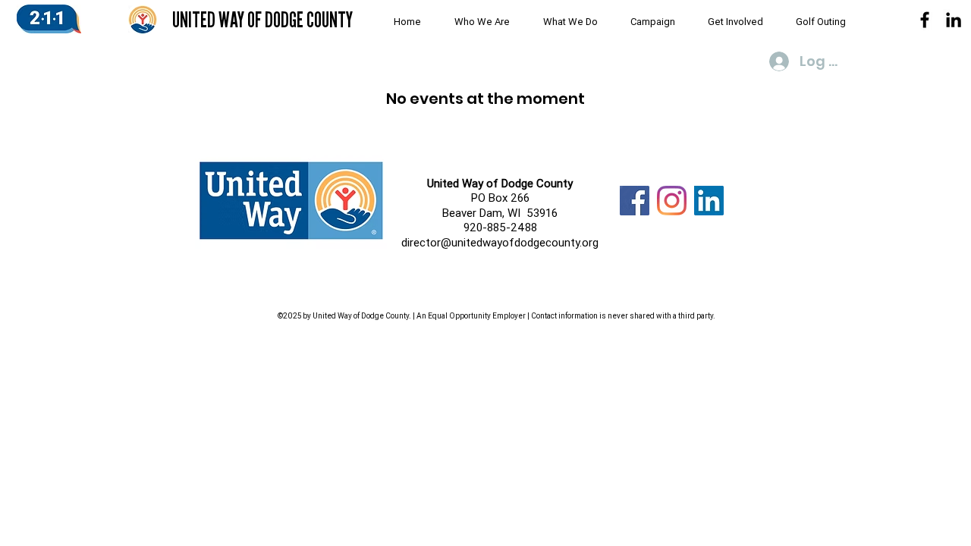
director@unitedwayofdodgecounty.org (500, 242)
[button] (476, 22)
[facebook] (924, 19)
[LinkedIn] (709, 200)
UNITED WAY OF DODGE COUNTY (262, 20)
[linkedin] (953, 19)
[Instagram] (672, 200)
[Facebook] (634, 200)
